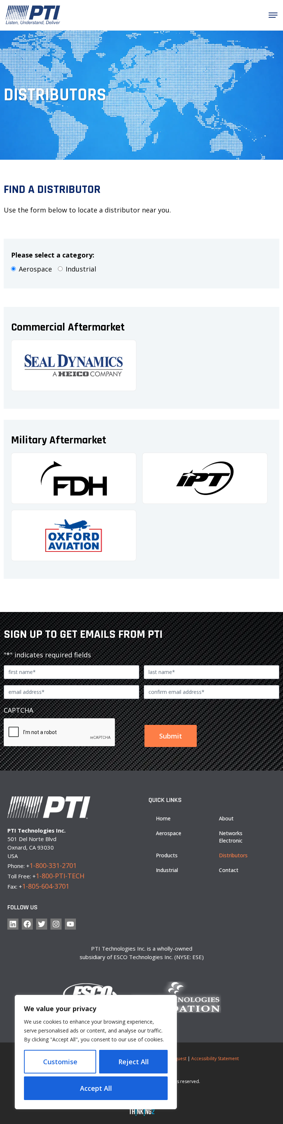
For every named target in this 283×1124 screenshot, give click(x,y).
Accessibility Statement (215, 1058)
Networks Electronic (230, 837)
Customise (60, 1061)
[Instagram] (56, 924)
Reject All (133, 1061)
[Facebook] (27, 924)
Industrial (81, 269)
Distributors (233, 855)
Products (167, 855)
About (226, 818)
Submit (170, 736)
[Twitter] (41, 924)
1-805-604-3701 (45, 886)
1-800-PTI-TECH (60, 875)
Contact (228, 870)
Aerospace (35, 269)
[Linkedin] (12, 924)
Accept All (96, 1088)
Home (163, 818)
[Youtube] (70, 924)
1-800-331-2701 (53, 865)
